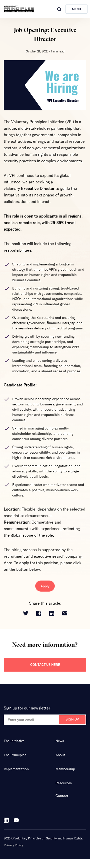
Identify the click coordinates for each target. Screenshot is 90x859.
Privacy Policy (13, 845)
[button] (59, 9)
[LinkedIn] (51, 614)
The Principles (15, 755)
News (60, 741)
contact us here (45, 665)
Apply (45, 586)
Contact (62, 796)
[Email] (64, 613)
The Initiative (14, 741)
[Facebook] (38, 614)
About (60, 755)
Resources (64, 783)
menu (76, 9)
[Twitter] (25, 613)
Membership (65, 769)
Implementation (16, 769)
